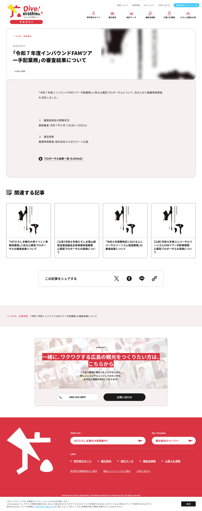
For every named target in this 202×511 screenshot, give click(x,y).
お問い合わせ (164, 5)
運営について (122, 5)
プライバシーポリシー (44, 506)
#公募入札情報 (20, 71)
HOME (18, 36)
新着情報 (136, 5)
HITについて (149, 5)
